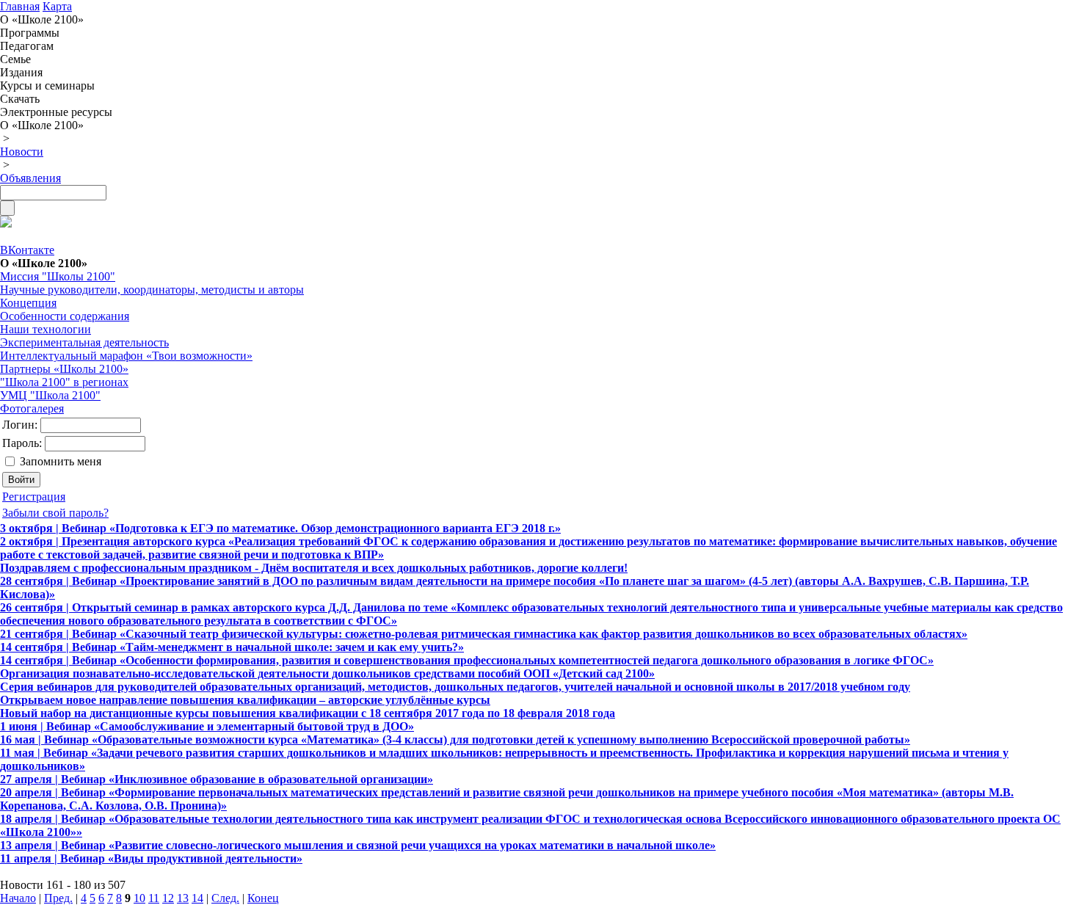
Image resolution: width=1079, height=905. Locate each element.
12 (168, 898)
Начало (18, 898)
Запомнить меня (60, 461)
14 (197, 898)
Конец (263, 898)
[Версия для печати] (6, 223)
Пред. (58, 898)
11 (153, 898)
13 (183, 898)
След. (225, 898)
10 (139, 898)
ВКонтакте (27, 250)
